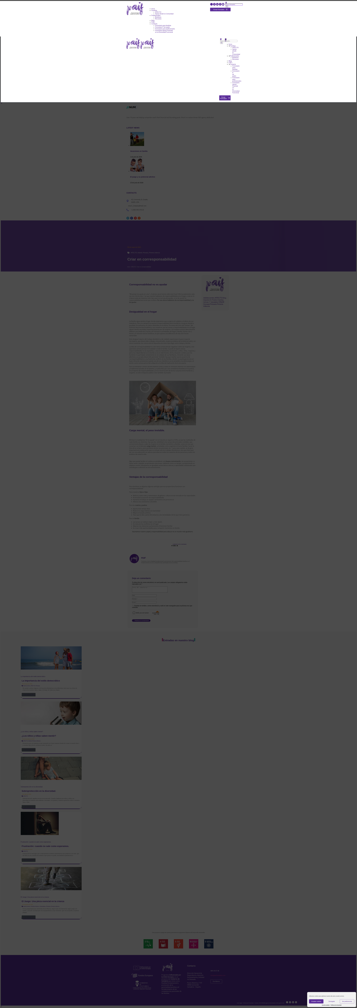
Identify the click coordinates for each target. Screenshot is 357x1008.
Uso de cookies (326, 1005)
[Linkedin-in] (217, 4)
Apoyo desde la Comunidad (164, 14)
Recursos (158, 19)
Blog (152, 20)
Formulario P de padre (162, 27)
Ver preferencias (347, 1001)
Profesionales (155, 15)
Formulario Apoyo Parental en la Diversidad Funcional (164, 31)
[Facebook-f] (214, 4)
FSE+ (153, 22)
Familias (154, 10)
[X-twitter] (211, 4)
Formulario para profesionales (165, 29)
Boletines (158, 17)
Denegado (332, 1001)
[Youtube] (223, 4)
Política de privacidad (336, 1005)
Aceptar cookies (316, 1001)
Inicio (153, 9)
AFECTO (158, 12)
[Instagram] (220, 4)
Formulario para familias (163, 25)
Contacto (154, 24)
